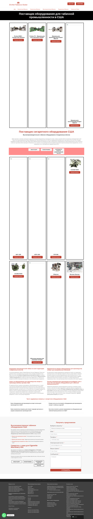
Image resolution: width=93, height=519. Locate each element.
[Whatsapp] (4, 515)
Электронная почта (56, 443)
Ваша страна (54, 448)
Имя (51, 431)
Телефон (53, 437)
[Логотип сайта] (18, 3)
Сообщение (54, 454)
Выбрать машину (56, 426)
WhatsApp (71, 3)
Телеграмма (80, 3)
